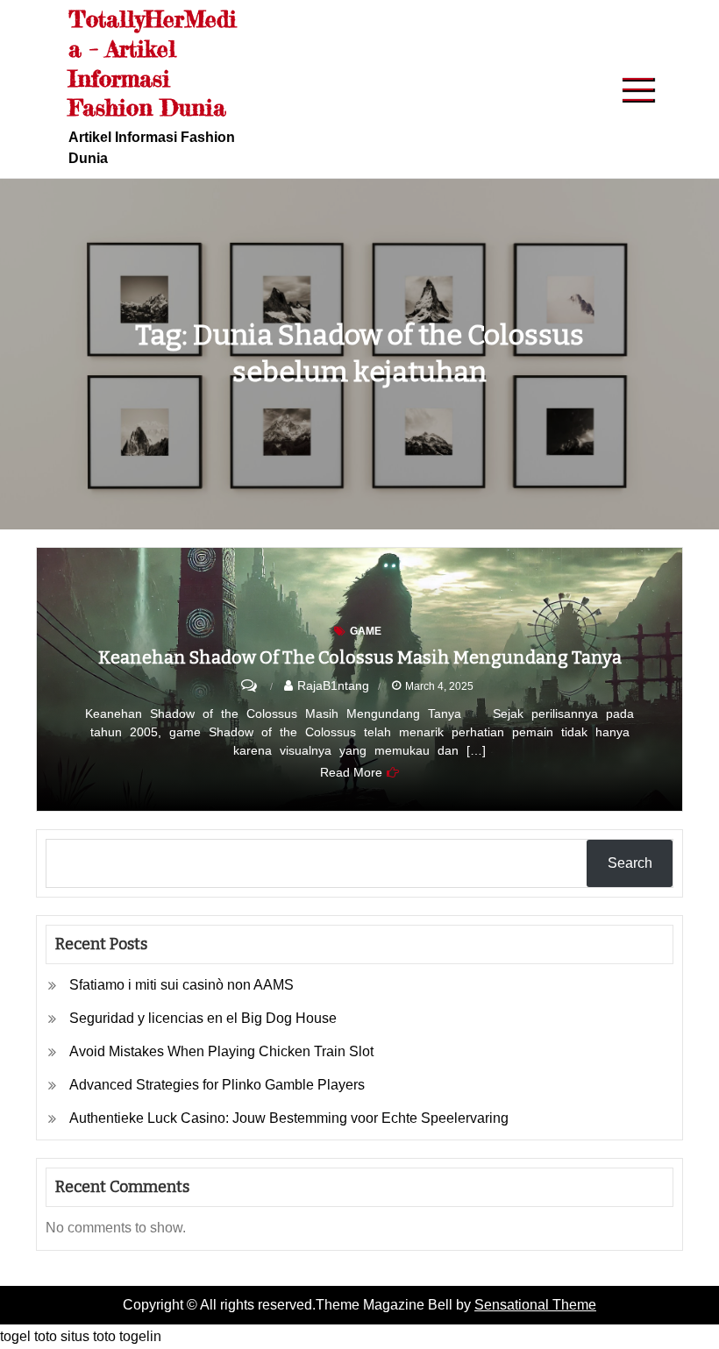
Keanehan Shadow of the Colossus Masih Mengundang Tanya (360, 657)
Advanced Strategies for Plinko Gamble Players (217, 1084)
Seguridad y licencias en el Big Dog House (203, 1018)
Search (630, 863)
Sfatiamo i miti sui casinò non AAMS (181, 984)
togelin (140, 1336)
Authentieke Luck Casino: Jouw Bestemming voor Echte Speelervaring (289, 1118)
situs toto (88, 1336)
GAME (365, 631)
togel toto (28, 1336)
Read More (351, 772)
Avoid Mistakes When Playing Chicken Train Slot (221, 1051)
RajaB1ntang (333, 685)
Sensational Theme (535, 1304)
